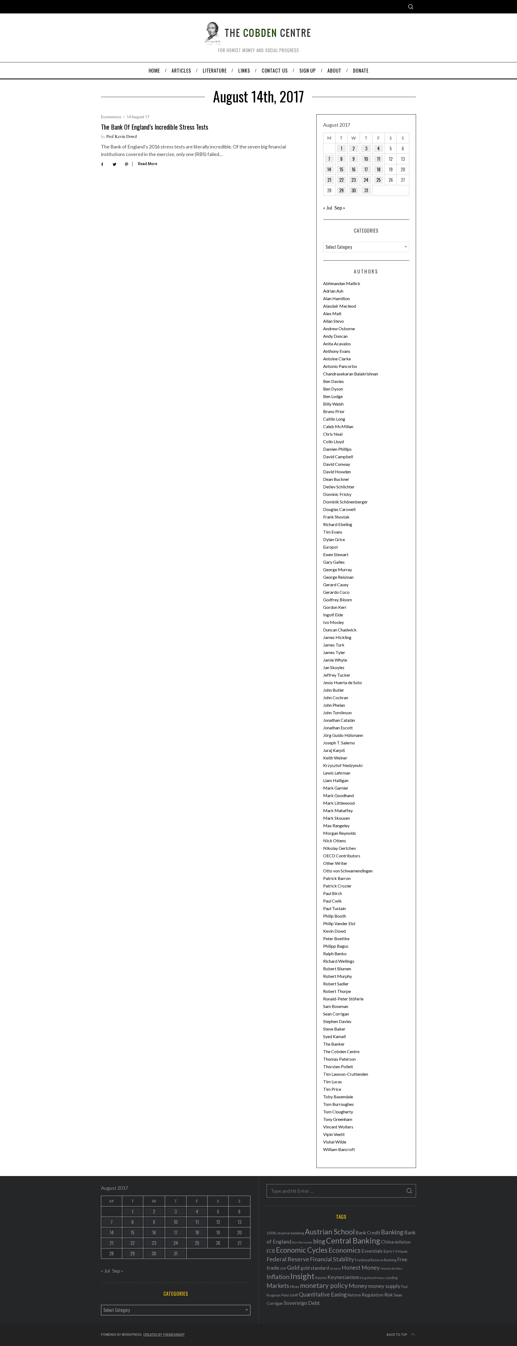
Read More (147, 164)
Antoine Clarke (337, 358)
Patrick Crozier (337, 885)
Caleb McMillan (338, 426)
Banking (392, 1232)
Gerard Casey (335, 584)
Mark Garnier (335, 787)
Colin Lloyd (333, 441)
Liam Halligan (335, 780)
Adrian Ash (333, 290)
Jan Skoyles (333, 667)
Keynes (321, 1278)
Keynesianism (343, 1277)
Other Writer (335, 863)
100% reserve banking (285, 1233)
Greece (335, 1268)
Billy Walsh (333, 403)
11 (378, 159)
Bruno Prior (334, 411)
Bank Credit (368, 1232)
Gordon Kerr (335, 607)
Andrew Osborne (339, 328)
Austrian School (330, 1231)
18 (378, 169)
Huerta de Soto (391, 1268)
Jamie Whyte (335, 659)
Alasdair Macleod (339, 305)
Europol (330, 546)
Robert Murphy (337, 976)
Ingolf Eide (333, 614)
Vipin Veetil (333, 1134)
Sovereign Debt (302, 1303)
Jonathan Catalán (339, 720)
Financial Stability (332, 1259)
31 (366, 190)
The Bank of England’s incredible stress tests (154, 127)
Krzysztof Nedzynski (342, 765)
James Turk (333, 644)
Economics (111, 117)
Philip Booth (334, 915)
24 (366, 180)
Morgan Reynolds (339, 833)
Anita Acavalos (337, 343)
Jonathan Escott (338, 727)
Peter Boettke (336, 938)
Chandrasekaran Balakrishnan (350, 373)
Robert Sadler (336, 983)
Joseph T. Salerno (339, 742)
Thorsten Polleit (338, 1066)
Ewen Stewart (335, 554)
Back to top (397, 1335)
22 (341, 180)
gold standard (315, 1268)
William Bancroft (339, 1149)
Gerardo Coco (336, 592)
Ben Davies (333, 381)
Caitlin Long (334, 418)
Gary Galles (334, 561)
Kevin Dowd (334, 930)
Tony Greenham (337, 1119)
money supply (384, 1286)
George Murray (337, 569)
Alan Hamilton (336, 298)
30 (353, 190)
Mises (294, 1286)
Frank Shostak (336, 516)
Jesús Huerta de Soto (342, 682)
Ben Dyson (333, 388)
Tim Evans (332, 531)
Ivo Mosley (333, 622)
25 (378, 180)
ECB (271, 1251)
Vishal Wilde (334, 1141)
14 (329, 169)
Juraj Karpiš (334, 750)
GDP (283, 1268)
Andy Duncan (335, 336)
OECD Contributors (341, 855)
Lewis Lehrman (336, 772)
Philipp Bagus (335, 946)
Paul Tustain (334, 908)
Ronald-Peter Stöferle (343, 998)
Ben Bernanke (302, 1242)
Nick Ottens (334, 840)
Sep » (339, 208)
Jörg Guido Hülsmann (343, 735)
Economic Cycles (302, 1250)
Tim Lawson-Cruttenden (345, 1074)
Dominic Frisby (337, 494)
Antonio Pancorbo (340, 366)
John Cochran (335, 697)
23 (353, 180)
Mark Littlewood (339, 802)
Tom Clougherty (338, 1111)
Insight (302, 1276)
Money (358, 1285)
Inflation (278, 1276)
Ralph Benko (335, 953)
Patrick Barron (337, 878)
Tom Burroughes (338, 1104)
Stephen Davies (337, 1021)
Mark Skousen (336, 818)
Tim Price (332, 1089)
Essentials (372, 1251)
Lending (391, 1278)
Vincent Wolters (338, 1126)
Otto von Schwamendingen (348, 870)
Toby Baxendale (338, 1096)
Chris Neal (333, 433)
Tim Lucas (332, 1081)
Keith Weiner (335, 757)
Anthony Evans (336, 351)
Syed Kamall (334, 1036)
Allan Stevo (333, 321)
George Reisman (338, 577)
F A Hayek (400, 1251)
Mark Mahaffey (338, 810)
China (387, 1242)
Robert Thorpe (337, 991)
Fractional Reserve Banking (375, 1260)
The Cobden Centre (341, 1051)
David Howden (337, 471)
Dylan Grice (334, 539)
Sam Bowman (335, 1006)
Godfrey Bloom (337, 599)
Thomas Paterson (339, 1058)
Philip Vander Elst (339, 923)
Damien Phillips (337, 449)
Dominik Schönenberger (345, 501)
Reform (354, 1294)
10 (366, 159)
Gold (293, 1267)
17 (366, 169)
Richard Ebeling (337, 524)
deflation (402, 1242)
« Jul (327, 208)
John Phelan (334, 705)
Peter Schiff (289, 1295)
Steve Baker (334, 1028)
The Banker (334, 1043)
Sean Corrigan (336, 1013)
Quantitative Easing (323, 1294)
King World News (372, 1278)
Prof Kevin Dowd (121, 136)
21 (329, 180)
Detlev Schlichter (339, 486)
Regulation (372, 1295)
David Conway (336, 464)
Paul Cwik (332, 900)
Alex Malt (332, 313)
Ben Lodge (333, 396)
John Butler (333, 689)
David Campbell (338, 456)
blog (319, 1241)
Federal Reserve (288, 1259)
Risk (388, 1295)
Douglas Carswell (339, 509)
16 (353, 169)
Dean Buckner (336, 479)
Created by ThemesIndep (164, 1335)
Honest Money (361, 1267)
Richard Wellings (338, 961)
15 (341, 169)
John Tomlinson (337, 712)
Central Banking (353, 1240)
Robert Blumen (337, 968)
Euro (387, 1250)
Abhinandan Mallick (341, 283)
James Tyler (334, 652)
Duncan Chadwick (340, 629)
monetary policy (324, 1285)
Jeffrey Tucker (336, 674)
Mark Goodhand (338, 795)
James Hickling (337, 637)
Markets (278, 1285)
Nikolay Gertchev (339, 848)
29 (341, 190)
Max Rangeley (336, 825)
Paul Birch (332, 893)
